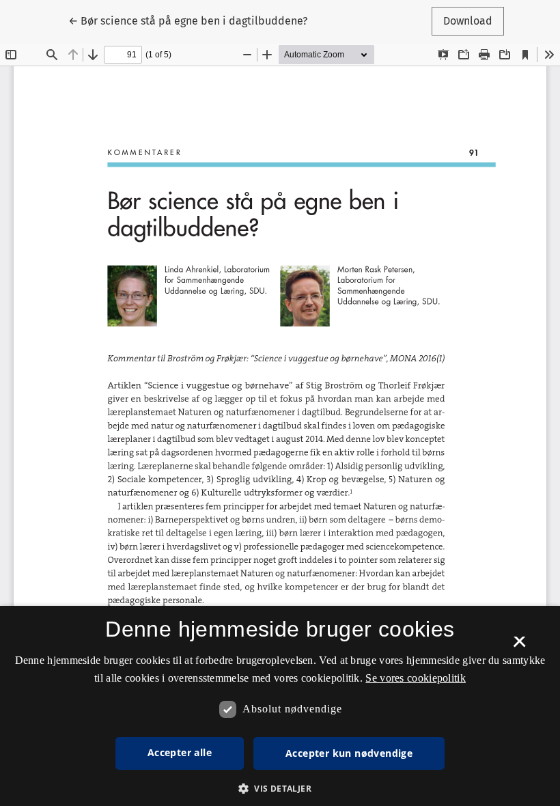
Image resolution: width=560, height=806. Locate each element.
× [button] (519, 646)
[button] (280, 788)
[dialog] (280, 706)
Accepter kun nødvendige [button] (348, 753)
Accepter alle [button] (180, 752)
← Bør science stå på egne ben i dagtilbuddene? (187, 20)
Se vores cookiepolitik (415, 678)
